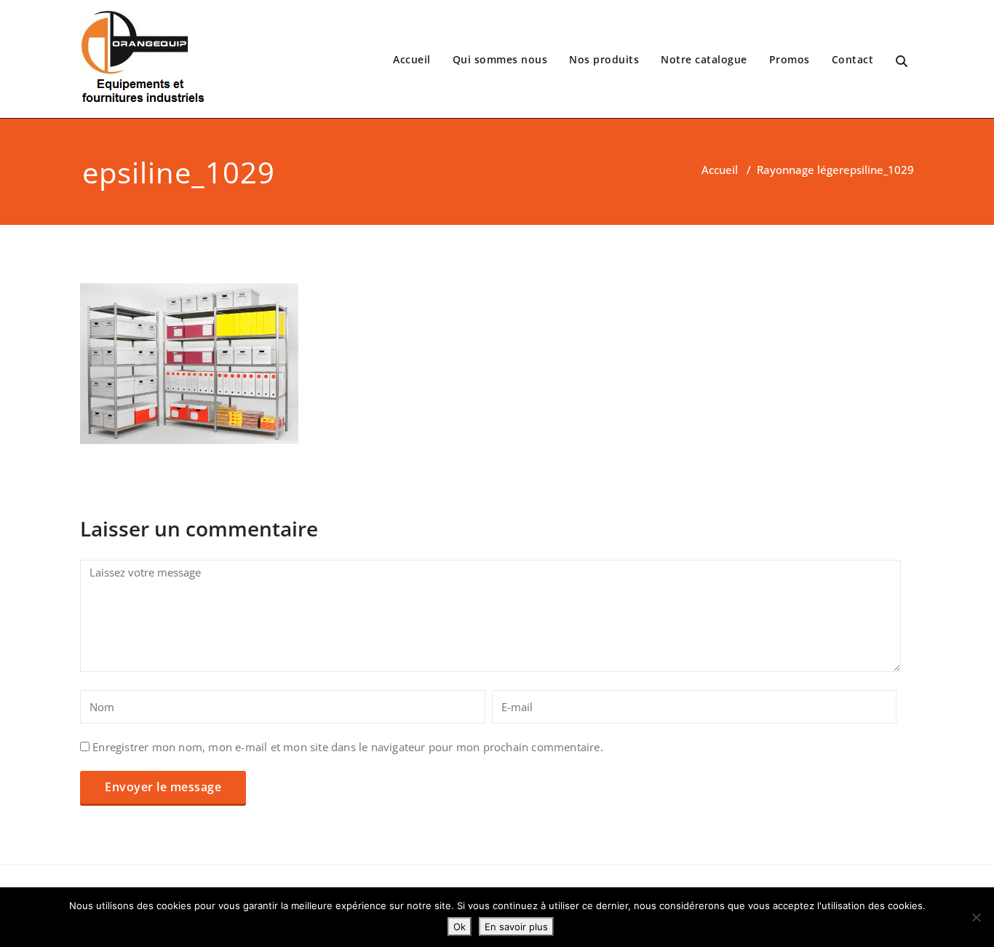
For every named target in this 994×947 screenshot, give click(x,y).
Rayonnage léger (800, 169)
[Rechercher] (903, 61)
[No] (976, 917)
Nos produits (604, 59)
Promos (789, 59)
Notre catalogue (704, 59)
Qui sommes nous (500, 59)
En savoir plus (516, 926)
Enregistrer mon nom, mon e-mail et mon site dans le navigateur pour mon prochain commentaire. (347, 747)
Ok (459, 926)
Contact (853, 59)
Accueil (412, 59)
